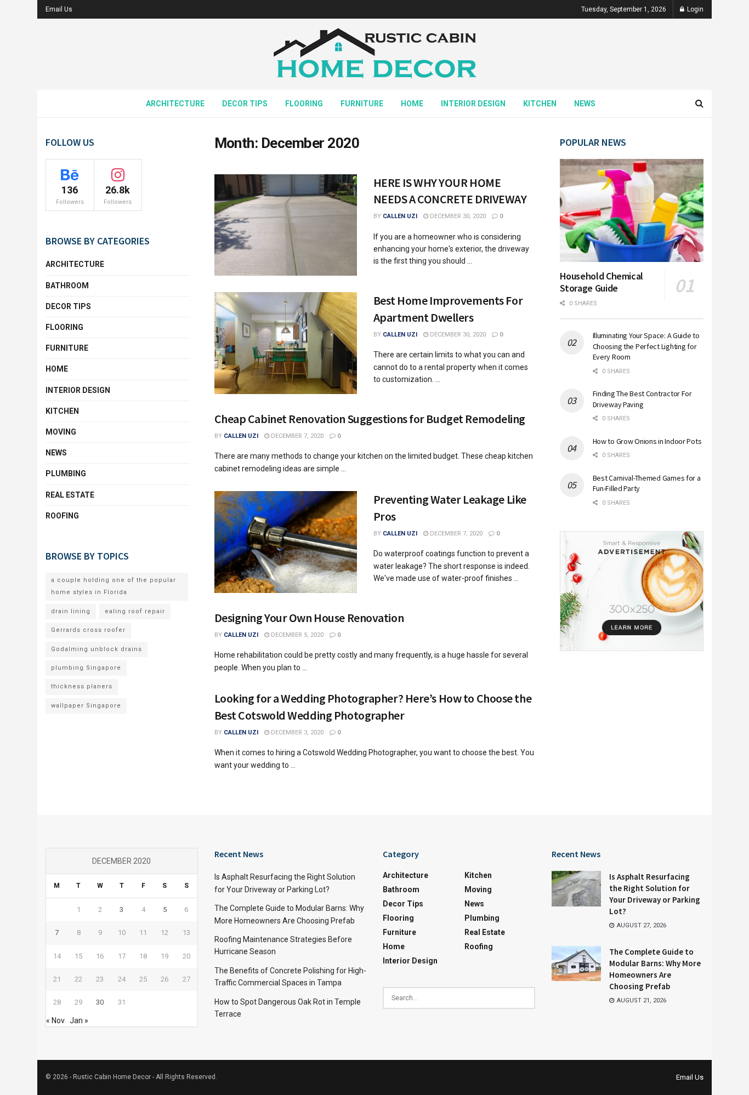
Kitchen (540, 103)
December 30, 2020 (457, 216)
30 (100, 1002)
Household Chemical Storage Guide (602, 282)
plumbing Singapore (86, 667)
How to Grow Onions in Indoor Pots (647, 441)
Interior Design (473, 103)
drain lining (70, 611)
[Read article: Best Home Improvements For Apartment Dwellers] (285, 343)
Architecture (175, 103)
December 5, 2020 (296, 634)
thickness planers (81, 686)
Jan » (79, 1020)
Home (412, 103)
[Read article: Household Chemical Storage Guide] (632, 210)
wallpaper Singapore (86, 705)
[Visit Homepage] (374, 54)
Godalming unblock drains (96, 649)
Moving (61, 431)
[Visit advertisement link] (632, 591)
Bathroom (67, 285)
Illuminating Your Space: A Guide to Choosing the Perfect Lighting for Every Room (646, 346)
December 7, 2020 (296, 436)
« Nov (55, 1020)
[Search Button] (699, 103)
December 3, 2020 (296, 732)
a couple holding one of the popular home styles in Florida (113, 586)
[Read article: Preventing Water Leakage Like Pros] (285, 542)
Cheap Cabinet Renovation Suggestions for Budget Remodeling (369, 418)
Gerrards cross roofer (88, 630)
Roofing (62, 515)
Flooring (304, 103)
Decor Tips (245, 103)
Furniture (362, 103)
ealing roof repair (135, 611)
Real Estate (70, 495)
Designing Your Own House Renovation (309, 617)
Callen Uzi (400, 216)
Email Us (59, 9)
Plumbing (66, 473)
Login (694, 9)
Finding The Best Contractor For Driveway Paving (642, 399)
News (584, 103)
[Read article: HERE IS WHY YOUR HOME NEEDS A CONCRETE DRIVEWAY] (285, 225)
